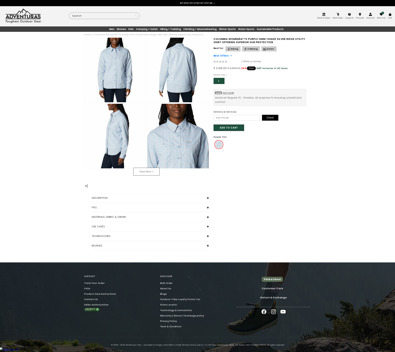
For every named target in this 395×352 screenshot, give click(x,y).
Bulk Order (166, 283)
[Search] (136, 16)
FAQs (87, 288)
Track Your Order (94, 283)
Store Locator (168, 304)
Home (87, 34)
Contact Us (91, 299)
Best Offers (221, 55)
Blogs (163, 293)
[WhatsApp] (9, 350)
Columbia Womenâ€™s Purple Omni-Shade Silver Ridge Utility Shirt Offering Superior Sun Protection (148, 34)
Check (270, 117)
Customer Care (272, 288)
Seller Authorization (96, 304)
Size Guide (228, 92)
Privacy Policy (168, 320)
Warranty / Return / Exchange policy (182, 315)
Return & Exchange (273, 297)
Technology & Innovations (176, 310)
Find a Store (272, 279)
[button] (221, 61)
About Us (165, 288)
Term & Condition (171, 326)
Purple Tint (220, 137)
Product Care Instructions (100, 293)
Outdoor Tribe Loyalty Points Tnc (180, 299)
